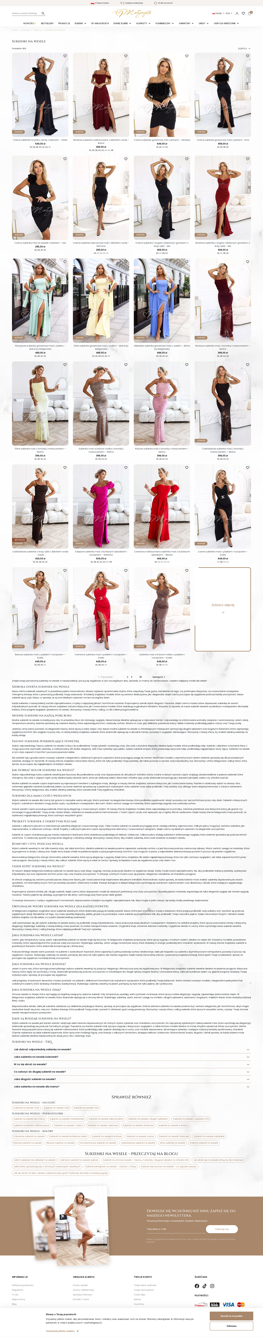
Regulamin (17, 1289)
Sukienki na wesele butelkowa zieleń (68, 1136)
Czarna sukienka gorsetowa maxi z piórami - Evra (223, 139)
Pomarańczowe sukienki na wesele (97, 1142)
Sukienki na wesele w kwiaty (173, 1125)
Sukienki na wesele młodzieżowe (67, 1118)
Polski (219, 13)
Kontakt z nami (81, 1299)
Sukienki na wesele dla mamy (29, 1118)
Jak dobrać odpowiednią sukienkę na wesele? (42, 1049)
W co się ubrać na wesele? (30, 1064)
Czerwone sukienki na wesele (29, 1136)
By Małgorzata (100, 23)
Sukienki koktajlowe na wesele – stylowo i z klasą (110, 1166)
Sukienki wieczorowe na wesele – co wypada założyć (168, 1166)
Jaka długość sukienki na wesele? (35, 1079)
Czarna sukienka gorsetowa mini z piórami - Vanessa (162, 139)
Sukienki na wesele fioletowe (174, 1136)
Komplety (142, 23)
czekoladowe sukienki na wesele (138, 1142)
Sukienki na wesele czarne (140, 1136)
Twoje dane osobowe (145, 1285)
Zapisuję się (222, 1229)
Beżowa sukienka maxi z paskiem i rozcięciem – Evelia (40, 656)
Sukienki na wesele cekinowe (103, 1125)
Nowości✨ (30, 23)
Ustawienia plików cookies (60, 1331)
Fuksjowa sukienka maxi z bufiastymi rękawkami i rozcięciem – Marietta (101, 553)
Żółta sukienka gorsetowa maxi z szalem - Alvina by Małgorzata (101, 347)
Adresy (137, 1299)
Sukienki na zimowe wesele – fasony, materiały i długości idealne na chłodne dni (146, 1160)
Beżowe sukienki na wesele (61, 1142)
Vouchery (139, 1304)
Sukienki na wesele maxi (26, 1107)
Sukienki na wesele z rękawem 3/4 (191, 1118)
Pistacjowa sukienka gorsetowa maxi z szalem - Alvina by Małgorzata (40, 347)
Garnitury (185, 23)
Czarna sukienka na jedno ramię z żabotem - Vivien (40, 139)
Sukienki (79, 23)
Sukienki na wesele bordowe (107, 1136)
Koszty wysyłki (80, 1285)
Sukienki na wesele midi (56, 1107)
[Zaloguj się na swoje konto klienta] (236, 13)
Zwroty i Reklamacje (83, 1289)
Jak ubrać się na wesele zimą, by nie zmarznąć (218, 1160)
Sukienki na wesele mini (86, 1107)
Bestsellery (47, 23)
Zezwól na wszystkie (231, 1316)
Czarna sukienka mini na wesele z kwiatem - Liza (40, 242)
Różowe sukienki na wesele (28, 1142)
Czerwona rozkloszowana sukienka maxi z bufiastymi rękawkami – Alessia (162, 553)
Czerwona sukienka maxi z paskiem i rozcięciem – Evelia (101, 656)
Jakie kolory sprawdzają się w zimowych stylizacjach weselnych (47, 1166)
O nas (15, 1294)
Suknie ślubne (120, 23)
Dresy (202, 23)
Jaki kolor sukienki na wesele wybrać (79, 1160)
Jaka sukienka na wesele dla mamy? (36, 1086)
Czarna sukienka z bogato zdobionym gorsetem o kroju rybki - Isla (161, 244)
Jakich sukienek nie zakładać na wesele (34, 1160)
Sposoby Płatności (82, 1294)
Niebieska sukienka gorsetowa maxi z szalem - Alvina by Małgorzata (162, 347)
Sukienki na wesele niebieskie (209, 1136)
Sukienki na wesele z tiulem (68, 1125)
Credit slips (139, 1294)
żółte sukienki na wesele (172, 1142)
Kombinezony (163, 23)
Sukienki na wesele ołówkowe (138, 1125)
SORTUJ (244, 48)
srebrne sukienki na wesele (204, 1142)
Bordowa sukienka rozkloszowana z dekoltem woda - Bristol (101, 141)
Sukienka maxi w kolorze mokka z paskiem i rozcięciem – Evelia (162, 656)
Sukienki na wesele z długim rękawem (148, 1118)
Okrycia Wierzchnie (225, 23)
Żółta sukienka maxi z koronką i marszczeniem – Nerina (40, 450)
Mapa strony (18, 1299)
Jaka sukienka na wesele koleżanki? (36, 1057)
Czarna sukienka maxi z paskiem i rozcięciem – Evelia (223, 553)
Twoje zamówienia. (144, 1289)
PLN (228, 13)
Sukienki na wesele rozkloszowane (31, 1125)
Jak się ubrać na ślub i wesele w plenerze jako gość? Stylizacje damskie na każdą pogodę (61, 1173)
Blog (14, 1304)
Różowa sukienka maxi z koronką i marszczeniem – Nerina (162, 450)
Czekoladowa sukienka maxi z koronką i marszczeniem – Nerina (223, 450)
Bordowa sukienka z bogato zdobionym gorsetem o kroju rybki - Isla (223, 244)
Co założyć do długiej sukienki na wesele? (40, 1071)
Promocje (64, 23)
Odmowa (231, 1326)
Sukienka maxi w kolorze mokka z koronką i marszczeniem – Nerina (101, 450)
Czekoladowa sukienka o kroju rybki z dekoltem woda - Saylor (40, 553)
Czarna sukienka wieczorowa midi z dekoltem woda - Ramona (101, 244)
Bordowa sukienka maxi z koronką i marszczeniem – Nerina (222, 347)
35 (140, 677)
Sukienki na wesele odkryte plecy (106, 1118)
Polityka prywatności (23, 1285)
